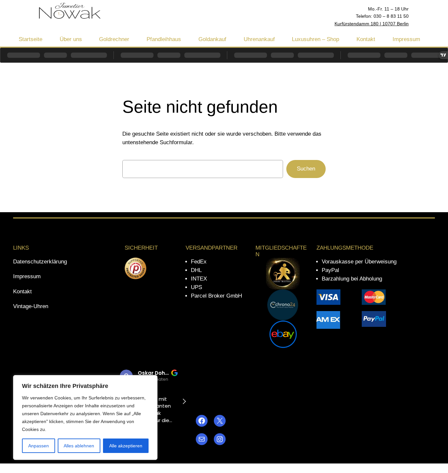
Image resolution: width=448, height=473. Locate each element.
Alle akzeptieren (125, 445)
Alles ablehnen (79, 445)
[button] (184, 401)
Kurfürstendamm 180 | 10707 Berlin (372, 23)
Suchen (306, 169)
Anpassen (38, 445)
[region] (85, 417)
